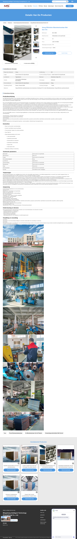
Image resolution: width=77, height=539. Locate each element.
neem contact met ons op (59, 6)
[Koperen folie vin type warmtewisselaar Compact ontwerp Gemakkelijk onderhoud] (29, 483)
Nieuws (42, 517)
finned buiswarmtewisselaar (15, 433)
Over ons (42, 512)
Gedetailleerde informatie (11, 63)
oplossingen (51, 6)
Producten (10, 22)
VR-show (41, 6)
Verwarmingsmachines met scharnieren (21, 22)
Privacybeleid (5, 537)
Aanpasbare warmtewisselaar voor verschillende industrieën (47, 466)
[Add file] (53, 537)
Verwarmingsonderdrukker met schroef (54, 433)
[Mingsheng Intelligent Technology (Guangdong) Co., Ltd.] (9, 6)
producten (35, 6)
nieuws (45, 6)
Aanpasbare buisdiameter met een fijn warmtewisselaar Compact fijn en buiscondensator (65, 466)
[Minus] (74, 510)
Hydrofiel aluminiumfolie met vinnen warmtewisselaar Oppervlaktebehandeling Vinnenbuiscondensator (11, 466)
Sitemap (10, 537)
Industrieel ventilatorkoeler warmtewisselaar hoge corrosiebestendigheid (11, 495)
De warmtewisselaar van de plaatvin (33, 433)
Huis (25, 6)
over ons (30, 6)
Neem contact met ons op (43, 523)
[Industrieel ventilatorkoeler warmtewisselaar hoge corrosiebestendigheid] (11, 483)
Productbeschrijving (29, 63)
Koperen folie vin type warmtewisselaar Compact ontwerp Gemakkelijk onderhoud (29, 495)
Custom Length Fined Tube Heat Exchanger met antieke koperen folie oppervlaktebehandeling (29, 466)
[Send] (74, 537)
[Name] (67, 1)
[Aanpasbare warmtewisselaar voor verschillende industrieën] (47, 455)
